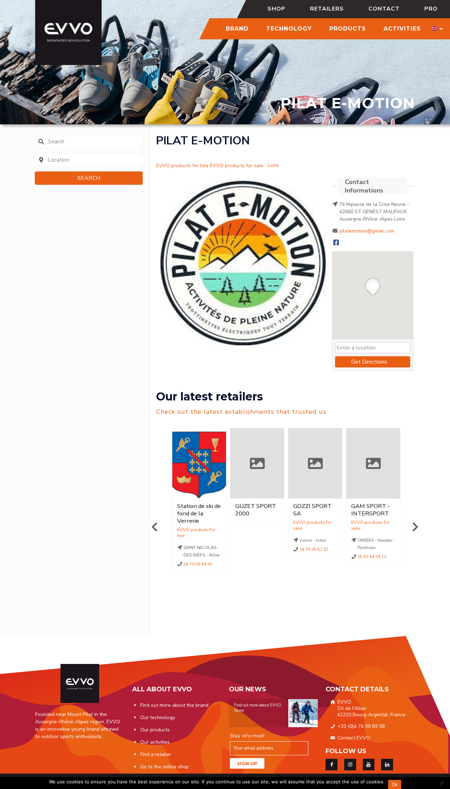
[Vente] (236, 161)
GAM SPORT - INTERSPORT (370, 509)
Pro (431, 9)
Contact (384, 9)
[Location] (182, 161)
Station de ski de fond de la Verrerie (199, 513)
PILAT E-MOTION (203, 140)
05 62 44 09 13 (372, 557)
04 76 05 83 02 (314, 549)
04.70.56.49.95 (198, 564)
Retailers (327, 9)
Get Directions (369, 362)
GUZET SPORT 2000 (255, 509)
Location (199, 533)
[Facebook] (336, 243)
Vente (315, 525)
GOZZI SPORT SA (312, 509)
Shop (276, 9)
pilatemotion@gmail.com (366, 231)
